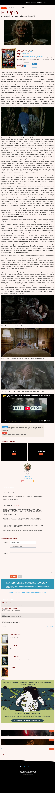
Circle (3, 614)
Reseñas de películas (31, 771)
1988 (31, 51)
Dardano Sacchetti (33, 54)
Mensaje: (6, 553)
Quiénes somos (23, 771)
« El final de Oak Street (15, 592)
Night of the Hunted (6, 602)
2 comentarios (28, 478)
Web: (7, 549)
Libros (34, 772)
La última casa (5, 619)
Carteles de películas (24, 772)
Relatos (30, 772)
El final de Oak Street (15, 634)
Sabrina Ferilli (40, 56)
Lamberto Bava (25, 53)
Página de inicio (11, 7)
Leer (14, 454)
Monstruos (18, 7)
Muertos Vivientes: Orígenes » (38, 592)
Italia (25, 51)
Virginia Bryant (33, 56)
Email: (6, 546)
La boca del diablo (14, 656)
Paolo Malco (26, 56)
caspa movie (25, 475)
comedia (27, 476)
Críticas (24, 481)
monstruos (31, 475)
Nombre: (6, 542)
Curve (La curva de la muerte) (9, 608)
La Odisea (12, 667)
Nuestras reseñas (35, 2)
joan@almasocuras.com (29, 774)
